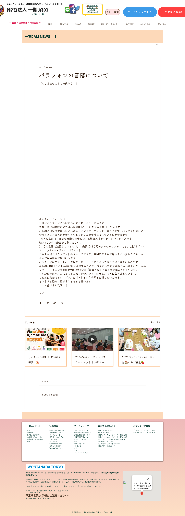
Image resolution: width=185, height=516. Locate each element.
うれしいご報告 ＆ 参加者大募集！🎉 (44, 360)
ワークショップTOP (81, 430)
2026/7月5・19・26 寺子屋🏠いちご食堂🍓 (138, 360)
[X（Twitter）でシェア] (47, 303)
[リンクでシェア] (54, 303)
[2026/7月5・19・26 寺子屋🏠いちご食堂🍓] (139, 339)
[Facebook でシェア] (40, 303)
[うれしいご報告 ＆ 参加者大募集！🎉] (45, 339)
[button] (156, 44)
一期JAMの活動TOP (56, 430)
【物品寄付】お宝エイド (106, 446)
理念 (28, 430)
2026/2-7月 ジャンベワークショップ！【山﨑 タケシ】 (91, 360)
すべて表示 (155, 322)
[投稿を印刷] (61, 303)
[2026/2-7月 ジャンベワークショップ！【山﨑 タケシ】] (92, 339)
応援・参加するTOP (105, 430)
